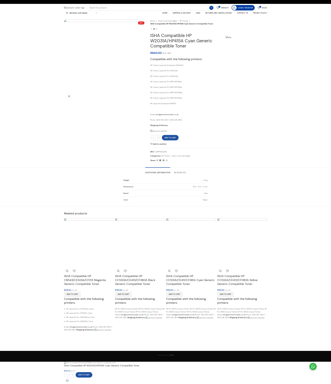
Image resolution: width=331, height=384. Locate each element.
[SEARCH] (211, 8)
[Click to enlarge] (69, 96)
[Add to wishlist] (74, 271)
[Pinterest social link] (163, 160)
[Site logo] (74, 7)
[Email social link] (160, 160)
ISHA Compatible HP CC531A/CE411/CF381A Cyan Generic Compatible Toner (190, 280)
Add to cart (170, 138)
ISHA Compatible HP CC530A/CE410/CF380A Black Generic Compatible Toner (135, 280)
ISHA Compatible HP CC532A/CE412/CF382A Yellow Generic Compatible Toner (237, 280)
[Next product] (156, 29)
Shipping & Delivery (159, 125)
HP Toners (184, 21)
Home (152, 21)
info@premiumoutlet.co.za (167, 114)
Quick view (67, 271)
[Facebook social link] (157, 160)
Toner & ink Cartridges (167, 21)
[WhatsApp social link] (166, 160)
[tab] (157, 171)
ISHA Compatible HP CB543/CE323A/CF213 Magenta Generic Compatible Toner (85, 280)
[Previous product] (151, 29)
